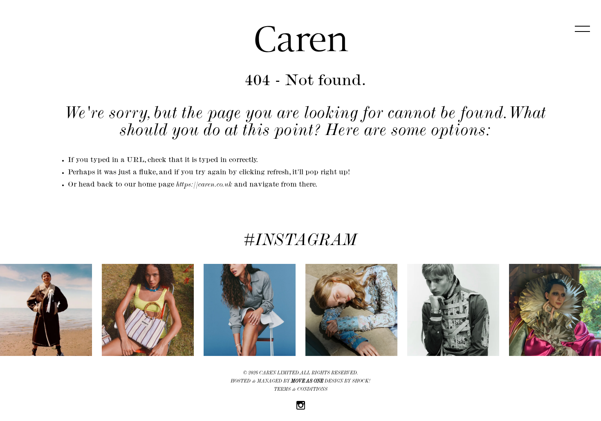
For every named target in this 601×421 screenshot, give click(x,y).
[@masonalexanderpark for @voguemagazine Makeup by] (555, 310)
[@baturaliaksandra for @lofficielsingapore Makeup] (351, 310)
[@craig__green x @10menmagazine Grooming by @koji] (453, 310)
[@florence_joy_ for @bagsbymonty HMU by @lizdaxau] (148, 310)
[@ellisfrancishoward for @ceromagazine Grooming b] (46, 310)
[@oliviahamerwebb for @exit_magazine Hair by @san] (250, 310)
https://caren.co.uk (204, 185)
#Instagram (300, 241)
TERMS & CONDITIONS (300, 389)
